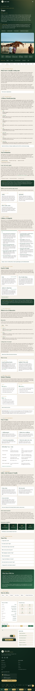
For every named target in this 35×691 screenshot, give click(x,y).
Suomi (9, 686)
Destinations (5, 6)
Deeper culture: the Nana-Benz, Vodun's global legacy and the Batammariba (15, 261)
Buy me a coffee (9, 680)
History (7, 63)
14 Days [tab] (6, 325)
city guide (4, 369)
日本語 (6, 686)
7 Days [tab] (3, 325)
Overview (3, 63)
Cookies (19, 667)
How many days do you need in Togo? (8, 562)
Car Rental (24, 60)
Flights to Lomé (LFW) (22, 644)
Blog (2, 669)
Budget (26, 63)
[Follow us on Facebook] (7, 658)
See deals (13, 689)
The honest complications (6, 91)
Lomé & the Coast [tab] (5, 160)
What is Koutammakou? (6, 555)
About (19, 662)
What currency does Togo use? (7, 549)
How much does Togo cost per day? (8, 546)
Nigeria (22, 595)
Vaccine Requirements (23, 635)
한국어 (15, 686)
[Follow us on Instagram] (2, 658)
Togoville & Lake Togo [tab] (12, 160)
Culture (16, 63)
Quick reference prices (6, 407)
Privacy (19, 664)
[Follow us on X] (5, 658)
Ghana (3, 595)
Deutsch (3, 686)
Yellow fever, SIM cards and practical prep (9, 354)
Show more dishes (5, 297)
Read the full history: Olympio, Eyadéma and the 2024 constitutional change (15, 146)
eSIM (28, 60)
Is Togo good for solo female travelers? (8, 565)
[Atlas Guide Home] (2, 2)
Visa (29, 63)
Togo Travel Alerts (22, 633)
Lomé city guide (8, 330)
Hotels (12, 60)
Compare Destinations (29, 595)
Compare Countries (22, 640)
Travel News (3, 667)
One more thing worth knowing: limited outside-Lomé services (13, 507)
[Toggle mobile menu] (33, 1)
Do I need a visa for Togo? (6, 543)
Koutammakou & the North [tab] (6, 162)
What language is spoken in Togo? (7, 552)
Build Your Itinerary (22, 642)
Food (20, 63)
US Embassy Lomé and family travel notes (9, 531)
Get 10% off (21, 689)
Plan (23, 63)
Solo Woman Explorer (22, 637)
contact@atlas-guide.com (22, 669)
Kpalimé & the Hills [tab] (21, 160)
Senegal (11, 595)
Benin (7, 595)
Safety (33, 63)
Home (2, 6)
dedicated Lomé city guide (22, 175)
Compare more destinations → (7, 466)
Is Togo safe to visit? (5, 540)
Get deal (6, 689)
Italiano (12, 686)
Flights (8, 60)
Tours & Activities (17, 60)
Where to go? (3, 664)
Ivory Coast (17, 595)
